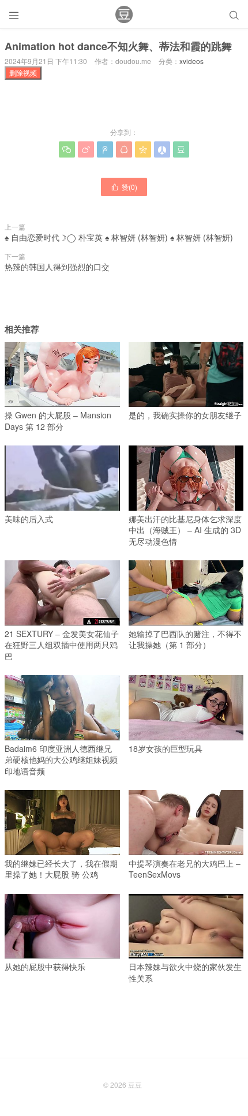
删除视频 (23, 72)
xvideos (191, 61)
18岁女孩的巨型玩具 (165, 748)
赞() (124, 187)
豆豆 (135, 1084)
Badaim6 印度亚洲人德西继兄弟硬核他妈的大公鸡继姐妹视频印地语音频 (61, 760)
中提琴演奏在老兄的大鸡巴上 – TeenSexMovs (185, 868)
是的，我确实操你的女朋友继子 (185, 415)
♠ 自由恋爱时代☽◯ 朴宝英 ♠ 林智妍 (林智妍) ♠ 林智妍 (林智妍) (119, 237)
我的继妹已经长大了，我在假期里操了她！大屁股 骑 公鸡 (61, 868)
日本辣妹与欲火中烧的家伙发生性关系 (185, 972)
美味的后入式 (29, 519)
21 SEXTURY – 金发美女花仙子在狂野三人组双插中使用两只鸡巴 (62, 645)
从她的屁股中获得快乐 (45, 966)
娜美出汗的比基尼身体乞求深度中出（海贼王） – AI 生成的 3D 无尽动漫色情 (185, 530)
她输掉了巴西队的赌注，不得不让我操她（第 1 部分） (185, 639)
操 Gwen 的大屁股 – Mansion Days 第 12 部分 (58, 420)
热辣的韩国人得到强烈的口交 (57, 266)
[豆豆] (124, 14)
